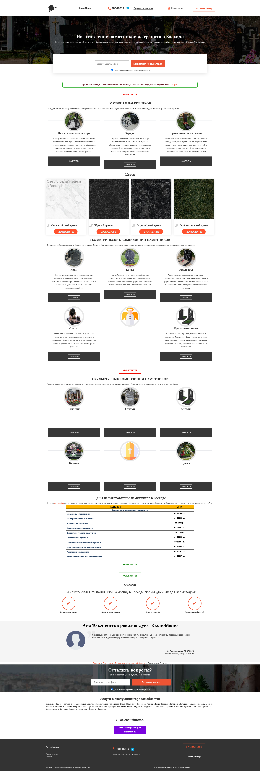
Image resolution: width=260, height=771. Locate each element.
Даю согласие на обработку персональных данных (131, 70)
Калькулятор (177, 8)
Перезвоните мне (143, 8)
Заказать (74, 161)
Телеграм (174, 84)
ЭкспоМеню (52, 747)
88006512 (117, 8)
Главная (96, 663)
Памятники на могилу (52, 755)
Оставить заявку (204, 8)
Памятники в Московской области (130, 663)
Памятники (108, 663)
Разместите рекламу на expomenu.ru (130, 729)
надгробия (59, 503)
